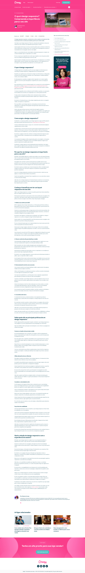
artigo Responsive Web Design (39, 122)
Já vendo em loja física (37, 7)
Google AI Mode (41, 36)
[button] (69, 7)
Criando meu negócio (26, 7)
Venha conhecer (35, 487)
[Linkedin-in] (44, 566)
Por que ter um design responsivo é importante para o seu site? (62, 42)
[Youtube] (41, 566)
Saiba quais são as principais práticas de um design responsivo (62, 49)
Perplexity (27, 36)
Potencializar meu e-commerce (49, 7)
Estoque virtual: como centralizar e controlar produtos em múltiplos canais (42, 529)
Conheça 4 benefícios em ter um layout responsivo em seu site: (61, 45)
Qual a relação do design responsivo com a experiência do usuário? (62, 52)
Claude (32, 36)
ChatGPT (22, 36)
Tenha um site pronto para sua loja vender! (62, 54)
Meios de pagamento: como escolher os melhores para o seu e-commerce (61, 529)
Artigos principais (17, 7)
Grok (36, 36)
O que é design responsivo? (59, 38)
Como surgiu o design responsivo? (60, 39)
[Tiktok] (47, 566)
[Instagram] (38, 566)
